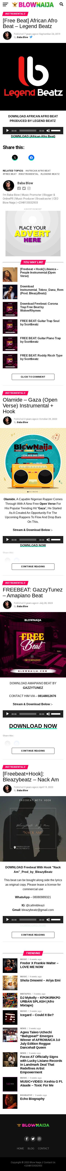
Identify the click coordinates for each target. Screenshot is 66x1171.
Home (20, 1148)
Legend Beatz (51, 174)
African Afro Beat (39, 171)
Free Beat (10, 174)
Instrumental (29, 174)
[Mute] (48, 130)
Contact (43, 1148)
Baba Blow (22, 37)
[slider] (56, 130)
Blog (31, 1148)
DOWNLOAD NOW (33, 726)
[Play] (7, 130)
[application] (33, 130)
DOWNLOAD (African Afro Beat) (33, 136)
